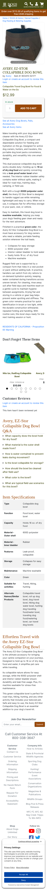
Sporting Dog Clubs (34, 763)
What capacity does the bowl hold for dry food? (23, 437)
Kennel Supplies (32, 18)
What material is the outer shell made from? (21, 446)
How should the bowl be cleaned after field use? (22, 470)
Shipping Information (12, 771)
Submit (39, 724)
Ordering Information (12, 763)
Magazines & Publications (34, 793)
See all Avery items (12, 127)
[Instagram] (38, 832)
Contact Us (12, 752)
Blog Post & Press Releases (34, 805)
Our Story (12, 837)
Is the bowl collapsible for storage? (24, 462)
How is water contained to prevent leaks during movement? (23, 455)
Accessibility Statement (12, 802)
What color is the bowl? (18, 477)
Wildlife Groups (34, 799)
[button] (4, 4)
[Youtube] (31, 832)
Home (5, 18)
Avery (8, 76)
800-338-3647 (23, 738)
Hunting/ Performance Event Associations (34, 774)
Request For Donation (12, 794)
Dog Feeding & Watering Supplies (17, 21)
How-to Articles (35, 748)
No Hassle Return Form (12, 786)
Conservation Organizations (35, 785)
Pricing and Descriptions (12, 779)
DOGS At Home (16, 18)
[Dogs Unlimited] (12, 5)
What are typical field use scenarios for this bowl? (23, 485)
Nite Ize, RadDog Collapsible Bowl (17, 375)
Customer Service (12, 756)
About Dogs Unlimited (12, 831)
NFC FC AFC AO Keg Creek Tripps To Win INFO (34, 814)
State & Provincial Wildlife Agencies (34, 755)
